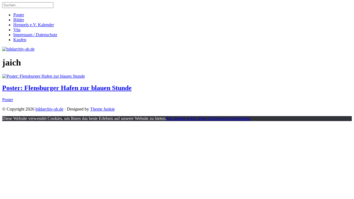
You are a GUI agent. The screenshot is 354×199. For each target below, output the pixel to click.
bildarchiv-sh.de (49, 109)
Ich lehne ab (201, 118)
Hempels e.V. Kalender (33, 24)
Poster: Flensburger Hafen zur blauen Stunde (67, 87)
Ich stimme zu (178, 118)
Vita (16, 29)
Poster (18, 14)
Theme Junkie (102, 109)
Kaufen (19, 39)
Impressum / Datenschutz (35, 34)
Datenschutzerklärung (231, 118)
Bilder (18, 19)
